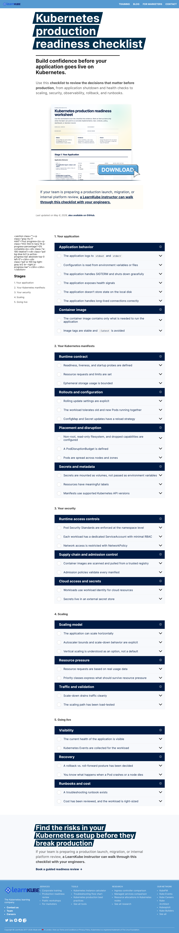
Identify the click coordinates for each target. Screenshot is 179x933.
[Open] (160, 256)
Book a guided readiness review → (59, 869)
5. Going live (20, 301)
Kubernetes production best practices (88, 899)
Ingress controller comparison (130, 890)
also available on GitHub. (81, 215)
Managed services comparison (130, 893)
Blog (136, 4)
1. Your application (24, 282)
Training (124, 4)
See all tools (80, 904)
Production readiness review (53, 895)
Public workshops (51, 900)
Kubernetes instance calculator (90, 890)
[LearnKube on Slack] (15, 920)
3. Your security (22, 292)
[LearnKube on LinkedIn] (11, 920)
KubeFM (163, 890)
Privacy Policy (84, 930)
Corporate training (52, 890)
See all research (122, 904)
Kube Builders (166, 910)
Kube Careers (166, 897)
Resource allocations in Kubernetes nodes (132, 899)
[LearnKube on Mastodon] (24, 921)
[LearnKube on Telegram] (20, 920)
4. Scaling (19, 297)
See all (162, 914)
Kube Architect (164, 902)
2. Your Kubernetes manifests (29, 287)
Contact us (13, 907)
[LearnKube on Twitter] (6, 920)
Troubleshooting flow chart (88, 893)
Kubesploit (164, 907)
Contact (171, 4)
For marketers (152, 4)
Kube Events (165, 893)
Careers (11, 914)
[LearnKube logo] (12, 4)
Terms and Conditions (68, 930)
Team (10, 910)
